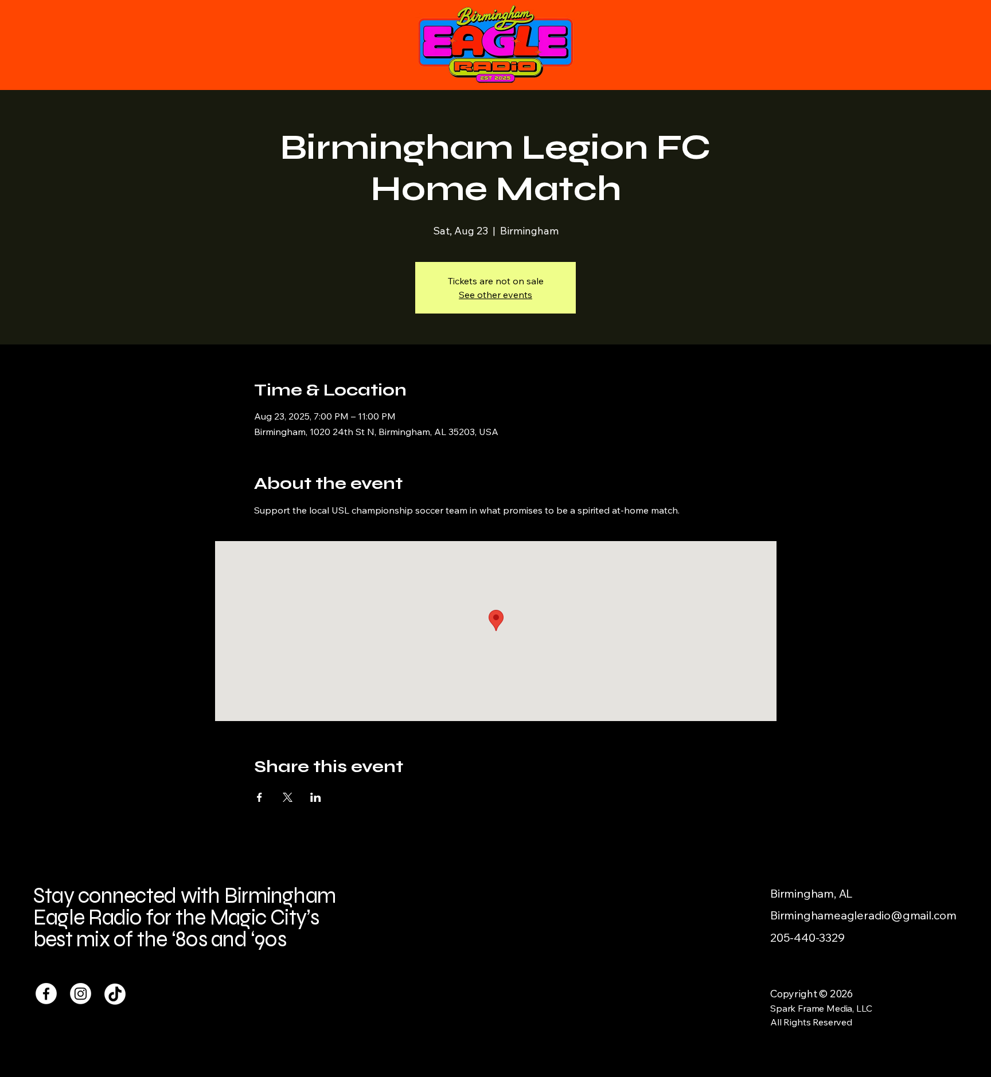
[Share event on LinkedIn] (315, 797)
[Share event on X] (287, 797)
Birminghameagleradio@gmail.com (863, 915)
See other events (495, 294)
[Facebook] (46, 993)
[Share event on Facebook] (259, 797)
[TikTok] (115, 993)
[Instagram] (80, 993)
